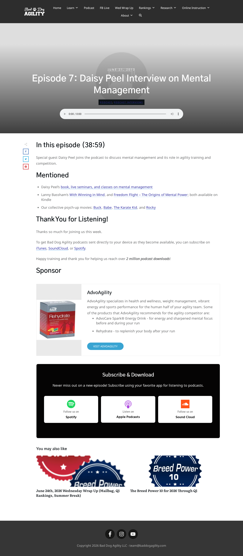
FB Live (104, 8)
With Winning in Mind (87, 194)
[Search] (140, 15)
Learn (70, 8)
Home (57, 8)
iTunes (41, 248)
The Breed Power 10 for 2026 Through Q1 (175, 479)
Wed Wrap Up (124, 8)
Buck (97, 207)
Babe (107, 207)
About (125, 15)
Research (166, 8)
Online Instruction (194, 8)
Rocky (151, 207)
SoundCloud (58, 248)
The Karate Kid (125, 207)
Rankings (145, 8)
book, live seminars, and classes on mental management (107, 187)
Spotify (79, 248)
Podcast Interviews (128, 102)
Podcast (89, 8)
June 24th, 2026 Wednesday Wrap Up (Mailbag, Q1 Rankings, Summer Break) (81, 479)
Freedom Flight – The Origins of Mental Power (151, 194)
